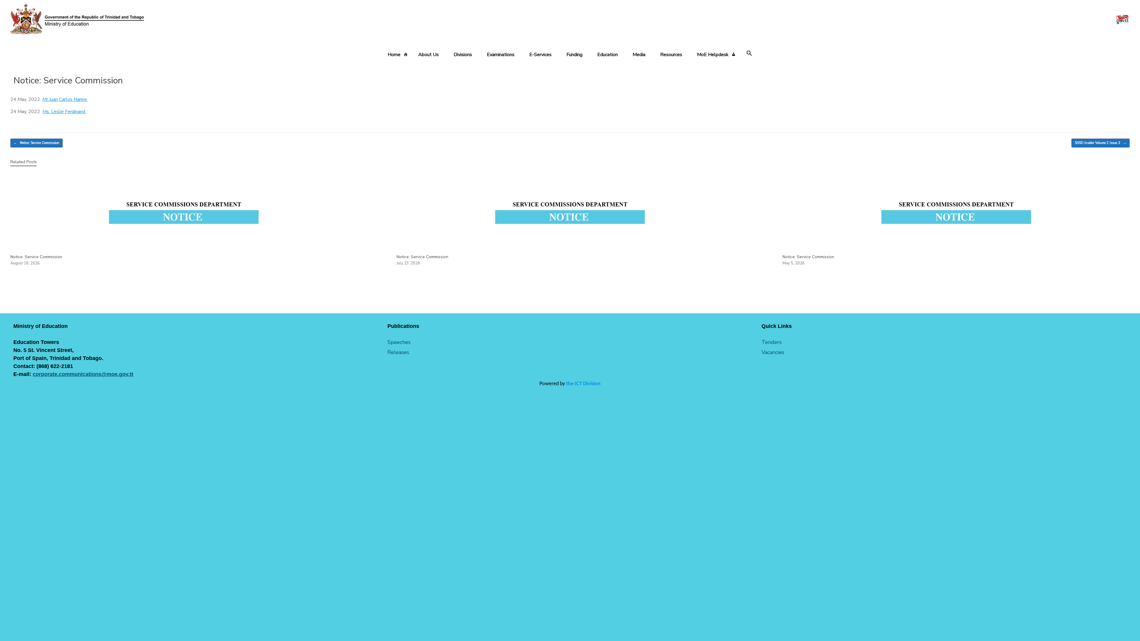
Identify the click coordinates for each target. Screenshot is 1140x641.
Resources (671, 54)
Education (607, 54)
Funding (574, 54)
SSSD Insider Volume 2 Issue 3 (1100, 143)
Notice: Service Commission (36, 143)
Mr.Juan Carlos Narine (65, 99)
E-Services (540, 54)
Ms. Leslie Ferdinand (64, 111)
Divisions (463, 54)
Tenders (771, 342)
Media (639, 54)
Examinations (500, 54)
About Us (428, 54)
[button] (749, 53)
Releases (398, 352)
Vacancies (772, 352)
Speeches (399, 342)
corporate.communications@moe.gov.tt (83, 374)
